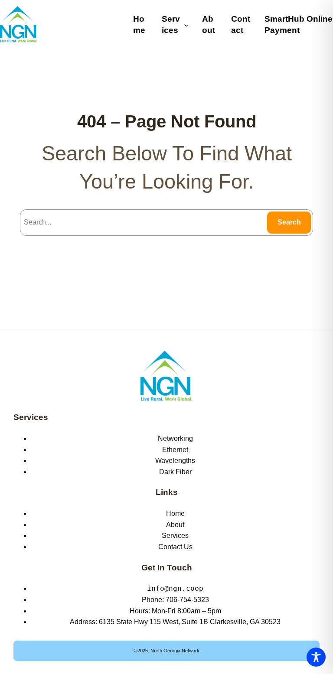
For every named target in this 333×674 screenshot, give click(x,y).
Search (289, 222)
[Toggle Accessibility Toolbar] (316, 657)
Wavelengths (175, 460)
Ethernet (175, 449)
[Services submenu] (186, 24)
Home (175, 513)
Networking (175, 438)
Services (30, 417)
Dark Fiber (175, 471)
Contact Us (175, 546)
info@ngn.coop (175, 588)
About (175, 524)
